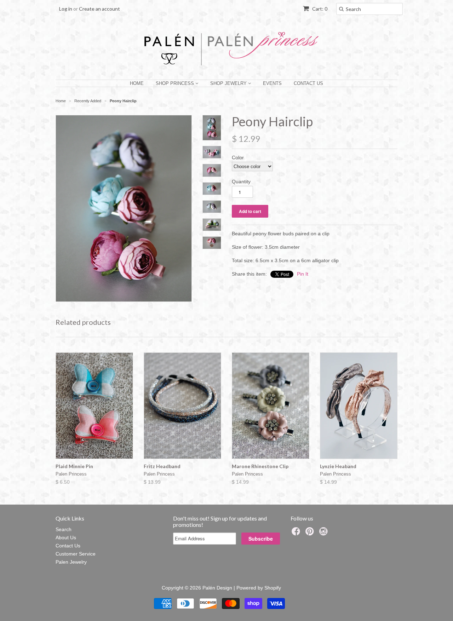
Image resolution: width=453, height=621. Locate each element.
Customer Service (76, 554)
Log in (65, 9)
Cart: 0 (319, 9)
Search (63, 529)
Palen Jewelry (71, 562)
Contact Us (308, 83)
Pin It (302, 274)
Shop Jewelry (229, 83)
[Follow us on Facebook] (297, 533)
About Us (66, 537)
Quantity (241, 181)
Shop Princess (175, 83)
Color (238, 157)
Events (272, 83)
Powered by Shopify (258, 588)
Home (137, 83)
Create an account (99, 9)
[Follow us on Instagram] (324, 533)
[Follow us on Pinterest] (310, 533)
